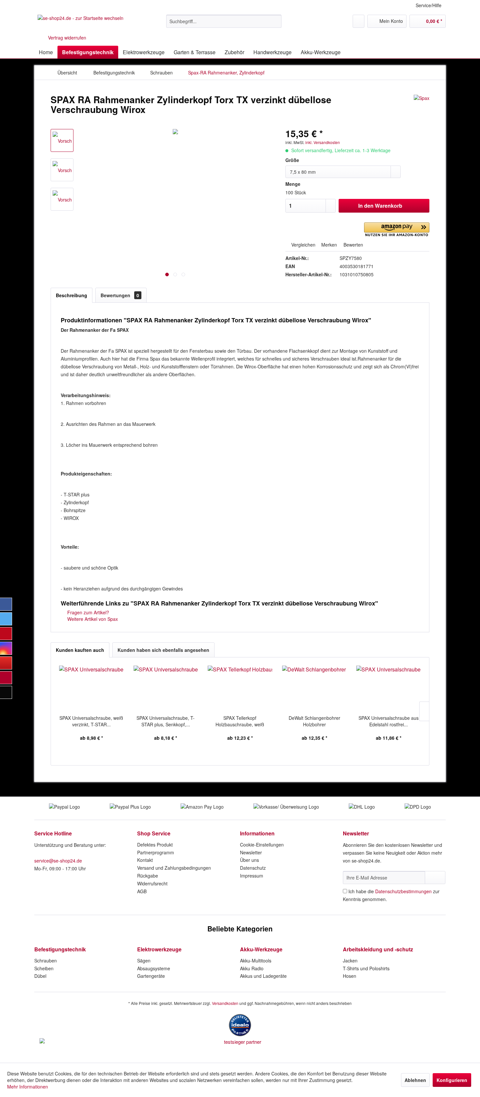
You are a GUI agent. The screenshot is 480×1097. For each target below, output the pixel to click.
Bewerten (352, 244)
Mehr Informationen (27, 1086)
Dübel (40, 976)
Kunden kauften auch (80, 650)
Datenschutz (253, 867)
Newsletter (251, 852)
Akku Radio (252, 968)
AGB (142, 891)
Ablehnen (415, 1080)
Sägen (144, 960)
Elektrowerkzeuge (159, 949)
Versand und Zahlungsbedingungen (174, 867)
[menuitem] (223, 21)
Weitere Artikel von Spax (92, 619)
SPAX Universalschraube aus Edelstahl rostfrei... (389, 721)
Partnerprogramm (155, 852)
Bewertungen (120, 295)
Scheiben (44, 968)
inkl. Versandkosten (322, 142)
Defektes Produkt (155, 844)
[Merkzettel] (358, 21)
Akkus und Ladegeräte (263, 976)
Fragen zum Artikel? (87, 612)
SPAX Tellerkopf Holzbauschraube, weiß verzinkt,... (240, 721)
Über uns (249, 860)
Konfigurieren (452, 1080)
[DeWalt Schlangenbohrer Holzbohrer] (314, 688)
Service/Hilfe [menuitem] (428, 5)
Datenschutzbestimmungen (403, 891)
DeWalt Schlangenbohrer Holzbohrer (314, 721)
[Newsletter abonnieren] (435, 877)
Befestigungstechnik (60, 949)
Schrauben (45, 960)
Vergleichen (302, 244)
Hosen (349, 976)
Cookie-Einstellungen (262, 844)
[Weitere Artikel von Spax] (421, 106)
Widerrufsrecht (152, 883)
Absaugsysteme (153, 968)
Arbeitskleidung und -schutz (378, 949)
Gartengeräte (151, 976)
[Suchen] (275, 21)
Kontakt (145, 860)
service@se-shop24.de (58, 860)
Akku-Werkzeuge (261, 949)
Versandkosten (225, 1003)
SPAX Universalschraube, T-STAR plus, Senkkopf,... (165, 721)
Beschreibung (71, 295)
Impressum (251, 875)
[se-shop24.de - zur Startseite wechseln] (80, 23)
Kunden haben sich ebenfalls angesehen (163, 650)
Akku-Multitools (255, 960)
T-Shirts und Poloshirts (366, 968)
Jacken (350, 960)
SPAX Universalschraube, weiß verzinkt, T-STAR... (91, 721)
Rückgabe (147, 875)
